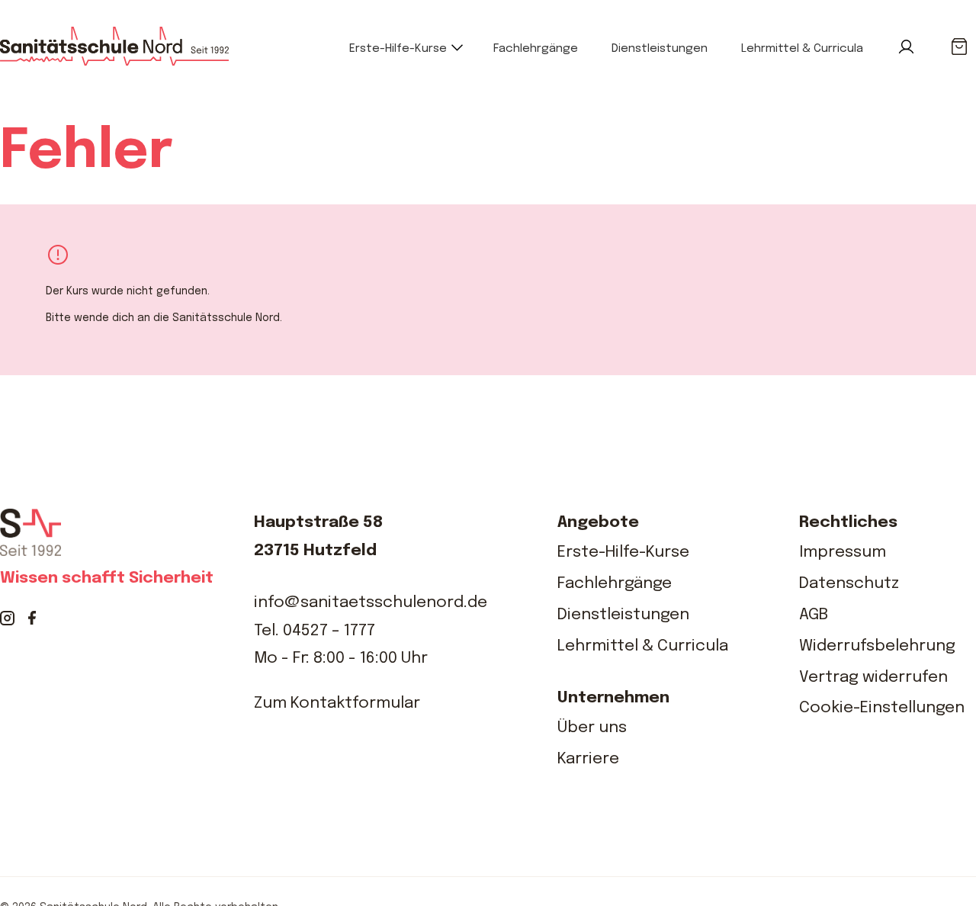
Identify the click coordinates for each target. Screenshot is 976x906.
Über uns (592, 727)
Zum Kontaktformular (337, 703)
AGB (813, 614)
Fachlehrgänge (535, 49)
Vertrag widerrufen (873, 677)
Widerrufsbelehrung (877, 646)
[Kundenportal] (906, 47)
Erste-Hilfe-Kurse (398, 49)
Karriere (588, 758)
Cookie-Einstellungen (882, 707)
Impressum (842, 552)
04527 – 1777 (329, 630)
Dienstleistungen (660, 49)
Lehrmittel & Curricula (802, 49)
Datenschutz (849, 583)
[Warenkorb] (959, 47)
